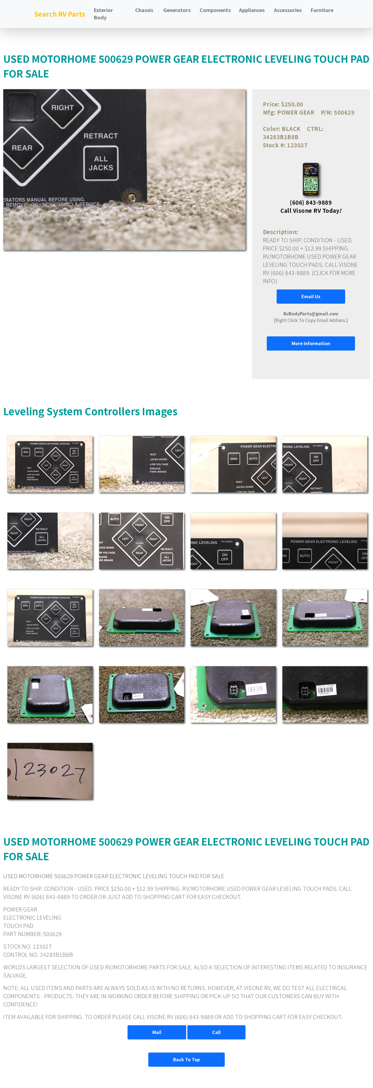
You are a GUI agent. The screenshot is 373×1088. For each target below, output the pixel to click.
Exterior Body (103, 13)
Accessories (288, 9)
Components (215, 9)
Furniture (321, 9)
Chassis (144, 9)
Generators (177, 9)
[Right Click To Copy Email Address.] (311, 316)
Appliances (252, 9)
